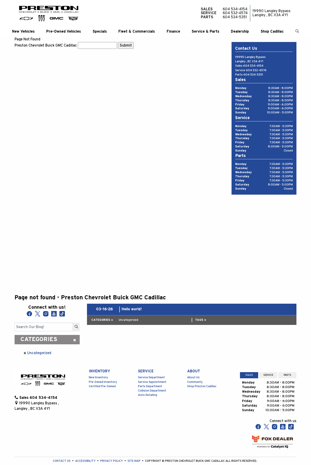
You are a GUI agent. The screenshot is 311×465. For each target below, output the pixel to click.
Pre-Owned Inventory (103, 382)
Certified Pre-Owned (102, 386)
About (193, 371)
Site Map (134, 461)
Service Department (151, 377)
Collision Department (152, 390)
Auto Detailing (147, 395)
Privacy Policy (112, 461)
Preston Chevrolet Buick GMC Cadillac (46, 45)
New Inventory (98, 377)
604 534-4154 (253, 65)
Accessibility (85, 461)
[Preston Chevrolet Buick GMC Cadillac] (49, 13)
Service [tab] (268, 375)
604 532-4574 (256, 70)
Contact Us (62, 461)
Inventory (99, 371)
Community (195, 382)
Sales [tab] (249, 375)
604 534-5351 (253, 74)
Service (146, 371)
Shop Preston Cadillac (202, 386)
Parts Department (150, 386)
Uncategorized (39, 353)
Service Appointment (152, 382)
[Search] (76, 327)
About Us (193, 377)
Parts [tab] (287, 375)
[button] (23, 31)
